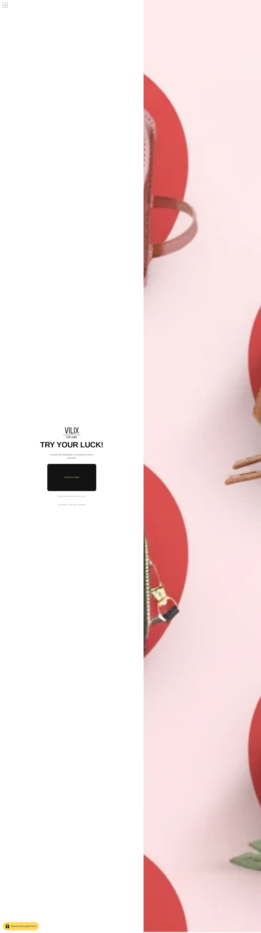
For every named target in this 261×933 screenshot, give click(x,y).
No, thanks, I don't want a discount (72, 505)
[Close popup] (5, 5)
